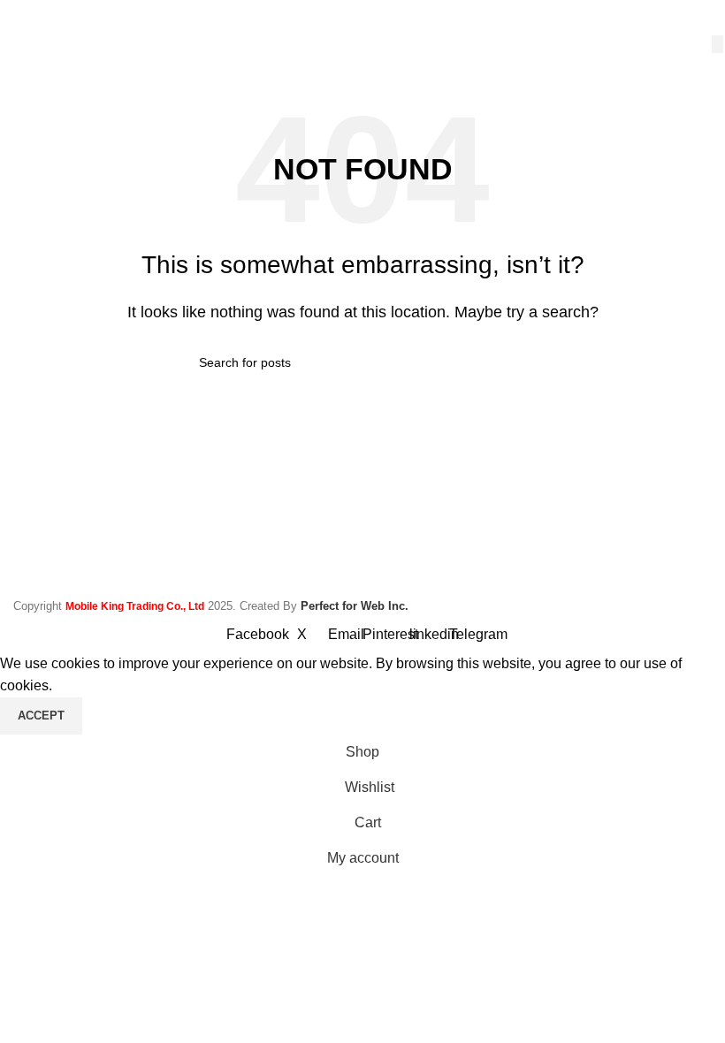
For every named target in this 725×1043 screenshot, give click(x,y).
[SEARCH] (717, 44)
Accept (41, 715)
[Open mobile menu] (20, 17)
